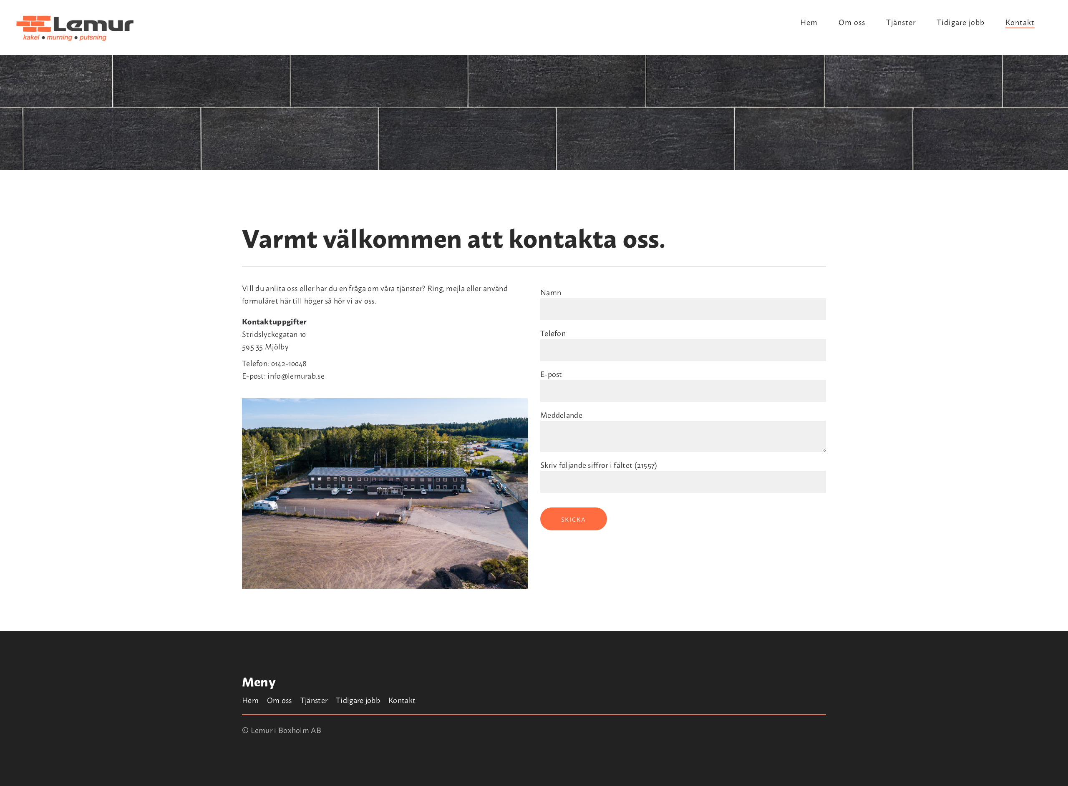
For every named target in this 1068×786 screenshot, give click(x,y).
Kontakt (1020, 23)
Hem (809, 23)
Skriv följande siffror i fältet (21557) (598, 464)
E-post (551, 373)
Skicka (573, 519)
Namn (550, 292)
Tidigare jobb (961, 23)
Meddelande (561, 414)
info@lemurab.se (296, 375)
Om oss (852, 23)
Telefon (553, 332)
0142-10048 (289, 363)
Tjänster (901, 23)
